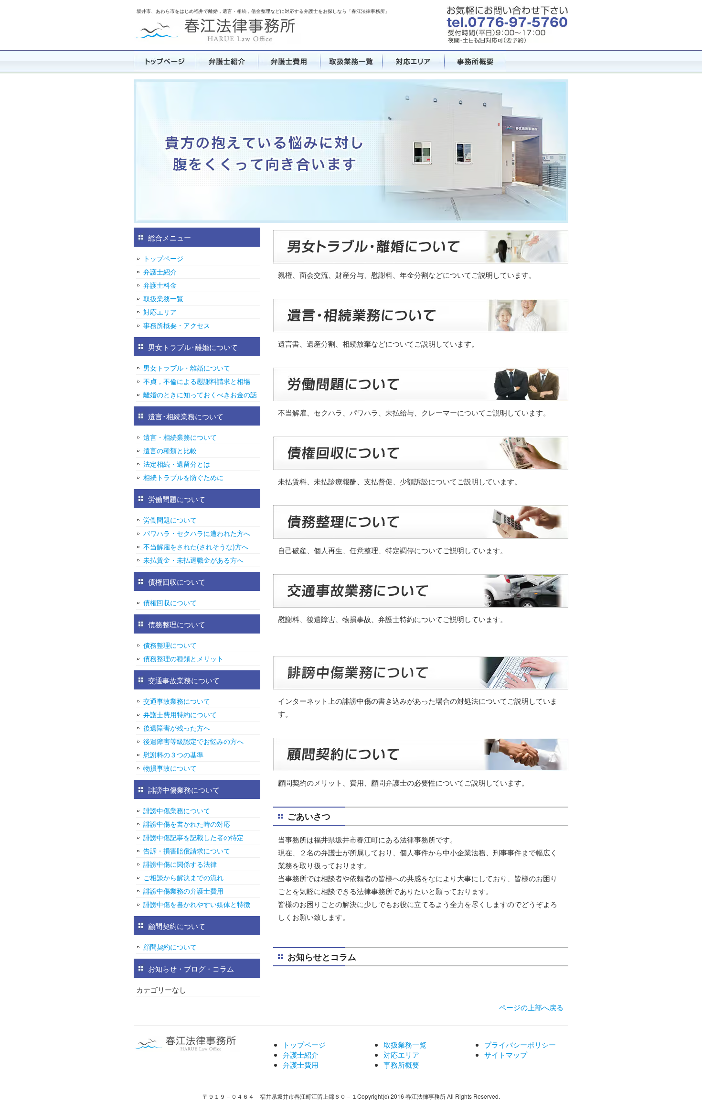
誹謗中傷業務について (176, 810)
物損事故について (170, 768)
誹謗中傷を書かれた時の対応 (186, 824)
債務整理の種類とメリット (183, 658)
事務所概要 (475, 61)
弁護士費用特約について (180, 714)
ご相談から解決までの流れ (183, 877)
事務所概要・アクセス (176, 325)
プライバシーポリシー (520, 1044)
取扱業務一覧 (351, 61)
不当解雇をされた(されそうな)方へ (195, 546)
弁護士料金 (160, 285)
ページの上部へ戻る (531, 1007)
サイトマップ (505, 1054)
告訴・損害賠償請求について (186, 850)
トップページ (165, 61)
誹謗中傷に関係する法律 (180, 864)
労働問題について (170, 520)
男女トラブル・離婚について (186, 367)
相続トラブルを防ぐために (183, 477)
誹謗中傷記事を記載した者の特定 (193, 837)
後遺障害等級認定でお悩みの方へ (193, 741)
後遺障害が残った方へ (176, 727)
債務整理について (170, 645)
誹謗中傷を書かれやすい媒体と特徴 (196, 904)
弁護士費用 (289, 61)
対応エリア (413, 61)
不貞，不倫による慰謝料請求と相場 (196, 381)
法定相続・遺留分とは (176, 464)
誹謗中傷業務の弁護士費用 (183, 891)
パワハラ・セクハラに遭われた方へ (196, 533)
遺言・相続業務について (180, 437)
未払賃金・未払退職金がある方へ (193, 560)
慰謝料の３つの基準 (173, 754)
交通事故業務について (176, 701)
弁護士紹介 (227, 61)
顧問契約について (170, 946)
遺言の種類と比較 (170, 450)
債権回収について (170, 602)
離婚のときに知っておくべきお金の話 (200, 394)
